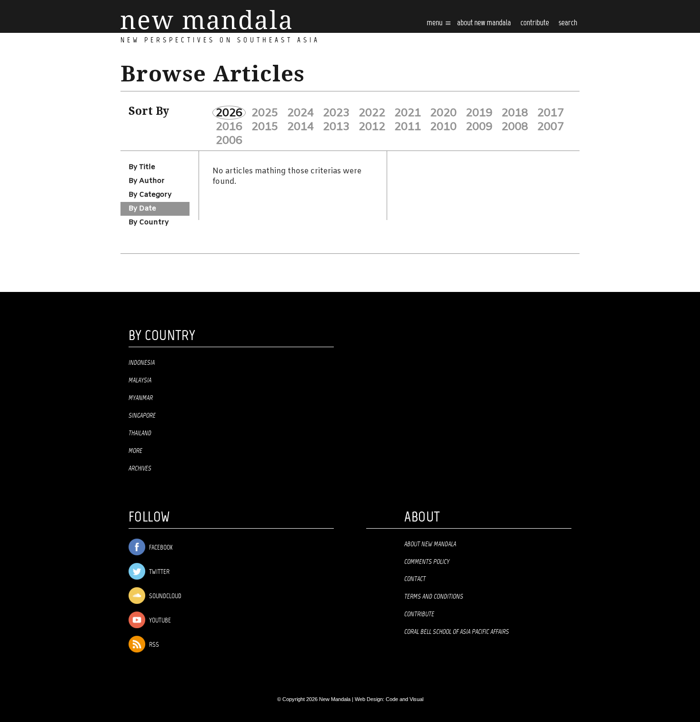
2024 (300, 113)
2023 (336, 113)
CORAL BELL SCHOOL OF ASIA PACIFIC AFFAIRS (456, 632)
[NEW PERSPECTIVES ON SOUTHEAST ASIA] (205, 20)
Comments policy (427, 562)
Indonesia (142, 363)
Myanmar (141, 398)
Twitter (159, 572)
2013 (336, 126)
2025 (264, 113)
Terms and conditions (433, 597)
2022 (372, 113)
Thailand (140, 433)
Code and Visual (404, 699)
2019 (479, 113)
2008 (514, 126)
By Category (150, 195)
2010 (443, 126)
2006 (229, 140)
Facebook (160, 548)
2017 (550, 113)
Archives (140, 468)
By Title (142, 167)
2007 (550, 126)
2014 (300, 126)
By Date (142, 208)
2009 (479, 126)
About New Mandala (484, 23)
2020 (443, 113)
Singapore (142, 416)
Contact (415, 579)
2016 (229, 126)
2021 (407, 113)
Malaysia (140, 380)
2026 (229, 113)
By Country (149, 222)
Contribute (419, 614)
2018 (514, 113)
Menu (435, 23)
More (135, 451)
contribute (534, 23)
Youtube (159, 620)
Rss (153, 645)
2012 (372, 126)
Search (568, 23)
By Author (147, 181)
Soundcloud (164, 596)
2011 (407, 126)
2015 (264, 126)
